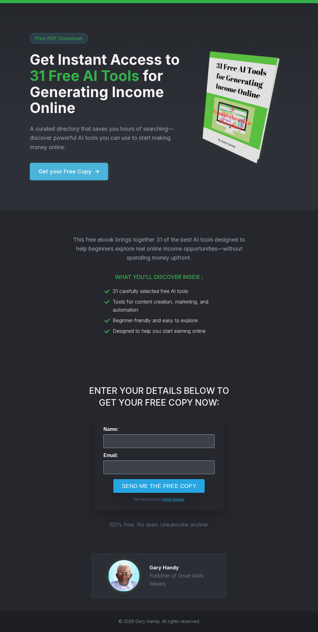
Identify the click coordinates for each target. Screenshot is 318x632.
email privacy (173, 499)
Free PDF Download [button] (58, 38)
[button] (69, 171)
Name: (111, 429)
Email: (110, 455)
